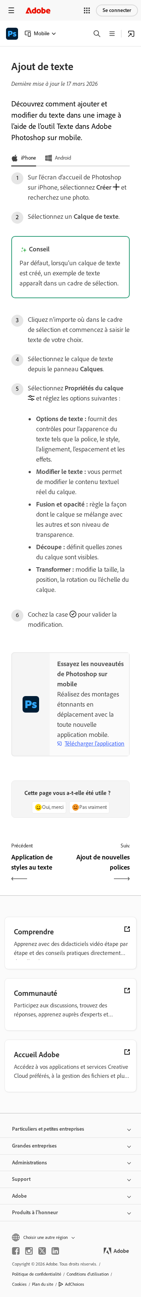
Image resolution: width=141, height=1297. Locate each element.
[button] (87, 10)
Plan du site (42, 1284)
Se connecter (117, 10)
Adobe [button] (19, 1196)
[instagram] (29, 1251)
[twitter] (42, 1251)
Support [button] (21, 1179)
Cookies (19, 1284)
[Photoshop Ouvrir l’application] (131, 33)
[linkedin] (55, 1251)
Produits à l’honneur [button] (35, 1212)
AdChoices (74, 1284)
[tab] (23, 158)
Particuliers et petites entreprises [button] (48, 1129)
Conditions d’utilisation (88, 1274)
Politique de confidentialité (36, 1274)
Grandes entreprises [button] (34, 1146)
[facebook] (16, 1251)
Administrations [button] (29, 1163)
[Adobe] (38, 10)
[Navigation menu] (11, 10)
